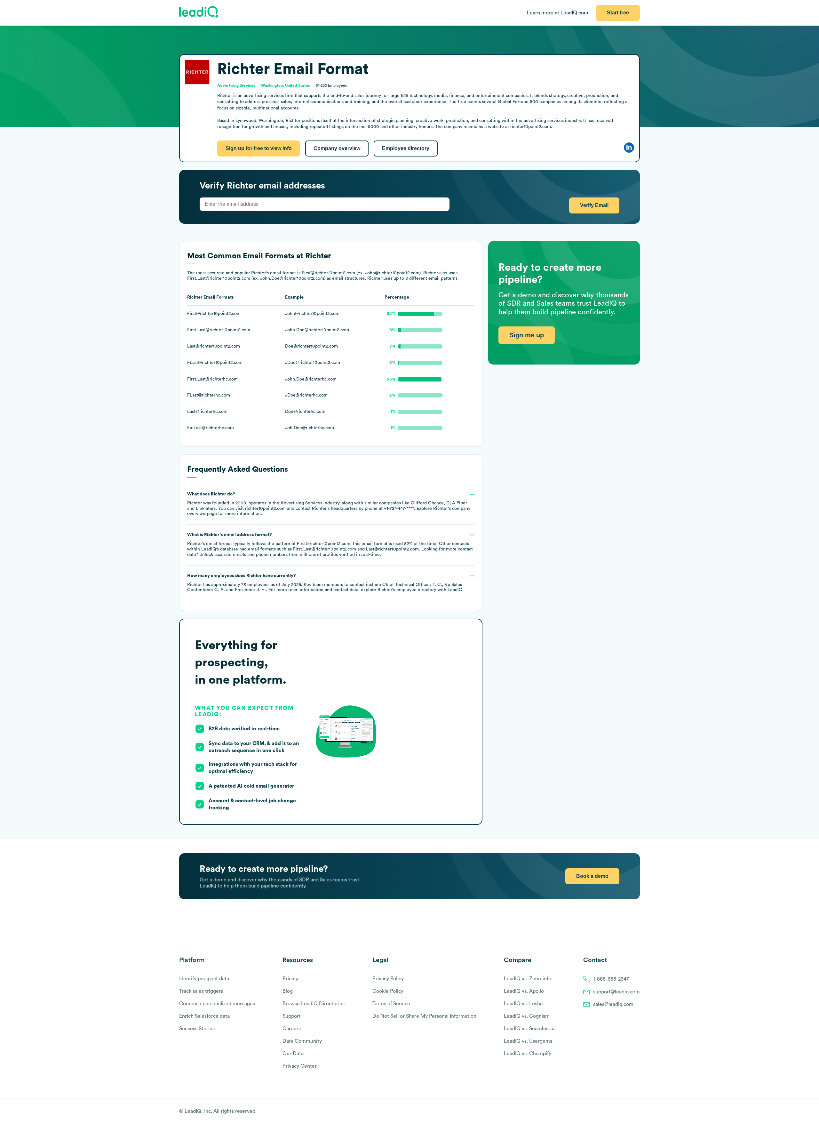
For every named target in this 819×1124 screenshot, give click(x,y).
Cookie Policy (387, 991)
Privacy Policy (388, 978)
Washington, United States (285, 85)
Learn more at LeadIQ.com (557, 12)
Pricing (290, 978)
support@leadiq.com (616, 991)
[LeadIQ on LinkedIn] (631, 1111)
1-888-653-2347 (611, 979)
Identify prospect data (204, 978)
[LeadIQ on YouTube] (637, 1111)
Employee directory (405, 148)
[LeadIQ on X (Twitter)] (625, 1111)
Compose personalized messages (217, 1003)
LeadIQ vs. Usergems (528, 1041)
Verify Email (594, 205)
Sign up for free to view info (259, 148)
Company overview (337, 148)
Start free (618, 12)
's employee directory (407, 590)
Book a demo (592, 876)
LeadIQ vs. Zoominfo (527, 978)
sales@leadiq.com (613, 1004)
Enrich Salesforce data (204, 1016)
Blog (287, 991)
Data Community (302, 1041)
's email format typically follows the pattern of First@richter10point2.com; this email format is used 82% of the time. (330, 545)
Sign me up (526, 335)
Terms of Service (391, 1003)
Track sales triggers (201, 991)
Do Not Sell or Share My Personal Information (424, 1016)
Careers (291, 1028)
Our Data (293, 1053)
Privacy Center (299, 1066)
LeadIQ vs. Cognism (527, 1016)
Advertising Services (301, 503)
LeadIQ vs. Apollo (524, 991)
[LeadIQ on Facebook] (621, 1111)
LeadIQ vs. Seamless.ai (530, 1028)
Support (291, 1016)
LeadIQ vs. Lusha (523, 1003)
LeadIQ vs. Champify (527, 1053)
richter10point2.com (265, 508)
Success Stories (197, 1028)
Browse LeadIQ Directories (313, 1003)
